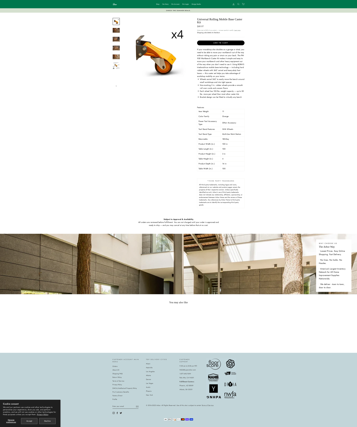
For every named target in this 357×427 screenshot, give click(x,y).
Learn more (237, 30)
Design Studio (196, 4)
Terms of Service (118, 381)
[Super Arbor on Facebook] (117, 412)
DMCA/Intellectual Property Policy (124, 388)
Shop (157, 4)
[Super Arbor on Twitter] (121, 412)
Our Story (165, 4)
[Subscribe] (137, 406)
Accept (29, 421)
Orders (115, 366)
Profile (114, 399)
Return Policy (117, 377)
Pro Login (185, 4)
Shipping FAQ (117, 374)
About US (115, 370)
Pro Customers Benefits (120, 392)
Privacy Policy (42, 414)
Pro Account (175, 4)
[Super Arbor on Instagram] (113, 412)
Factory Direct (117, 395)
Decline (47, 421)
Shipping (200, 32)
